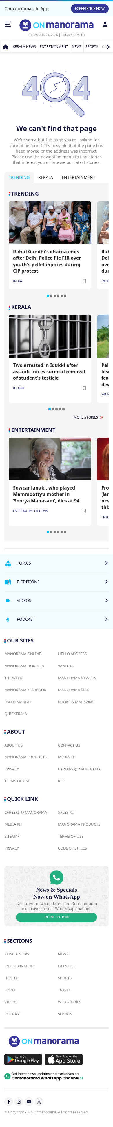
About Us (13, 745)
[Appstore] (64, 1059)
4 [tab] (58, 296)
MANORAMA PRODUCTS (25, 757)
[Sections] (7, 24)
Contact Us (69, 745)
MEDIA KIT (67, 757)
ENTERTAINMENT (54, 46)
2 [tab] (51, 296)
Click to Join (57, 917)
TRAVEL (64, 990)
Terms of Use (17, 780)
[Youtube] (29, 1101)
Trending (19, 177)
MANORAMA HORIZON (24, 665)
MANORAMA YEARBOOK (25, 689)
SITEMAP (12, 836)
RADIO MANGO (17, 701)
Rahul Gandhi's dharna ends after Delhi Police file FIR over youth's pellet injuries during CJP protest (47, 261)
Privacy (11, 769)
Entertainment (78, 177)
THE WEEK (13, 677)
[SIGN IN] (105, 24)
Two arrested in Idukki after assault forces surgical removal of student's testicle (49, 371)
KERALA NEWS (24, 46)
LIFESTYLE (66, 966)
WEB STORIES (69, 1001)
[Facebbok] (8, 1101)
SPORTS (91, 46)
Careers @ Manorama (79, 769)
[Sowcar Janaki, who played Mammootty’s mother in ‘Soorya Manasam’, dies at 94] (50, 459)
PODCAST (12, 1014)
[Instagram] (18, 1101)
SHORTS (65, 1014)
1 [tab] (48, 296)
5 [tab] (62, 296)
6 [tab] (65, 296)
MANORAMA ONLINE (22, 653)
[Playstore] (23, 1059)
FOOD (9, 990)
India (17, 281)
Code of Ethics (72, 848)
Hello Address (72, 653)
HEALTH (11, 977)
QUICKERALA (15, 713)
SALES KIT (66, 812)
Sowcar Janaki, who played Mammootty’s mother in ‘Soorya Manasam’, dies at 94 (46, 494)
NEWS (77, 46)
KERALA (21, 306)
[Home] (5, 46)
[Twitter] (39, 1101)
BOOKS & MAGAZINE (76, 701)
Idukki (18, 388)
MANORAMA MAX (73, 689)
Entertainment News (30, 511)
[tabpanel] (56, 244)
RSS (61, 780)
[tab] (19, 177)
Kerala (45, 177)
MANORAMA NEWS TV (77, 677)
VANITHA (66, 665)
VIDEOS (10, 1001)
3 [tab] (55, 296)
